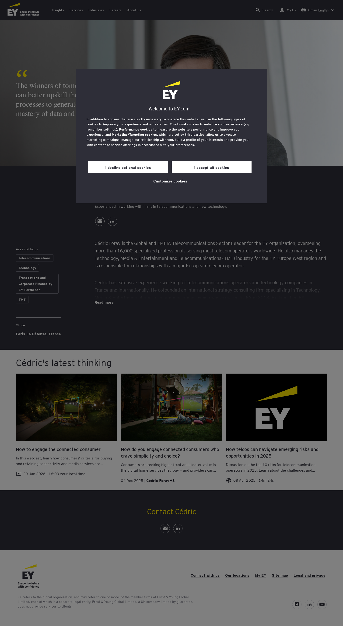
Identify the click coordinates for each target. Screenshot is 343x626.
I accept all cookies (211, 167)
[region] (171, 136)
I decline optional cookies (128, 167)
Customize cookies (170, 180)
